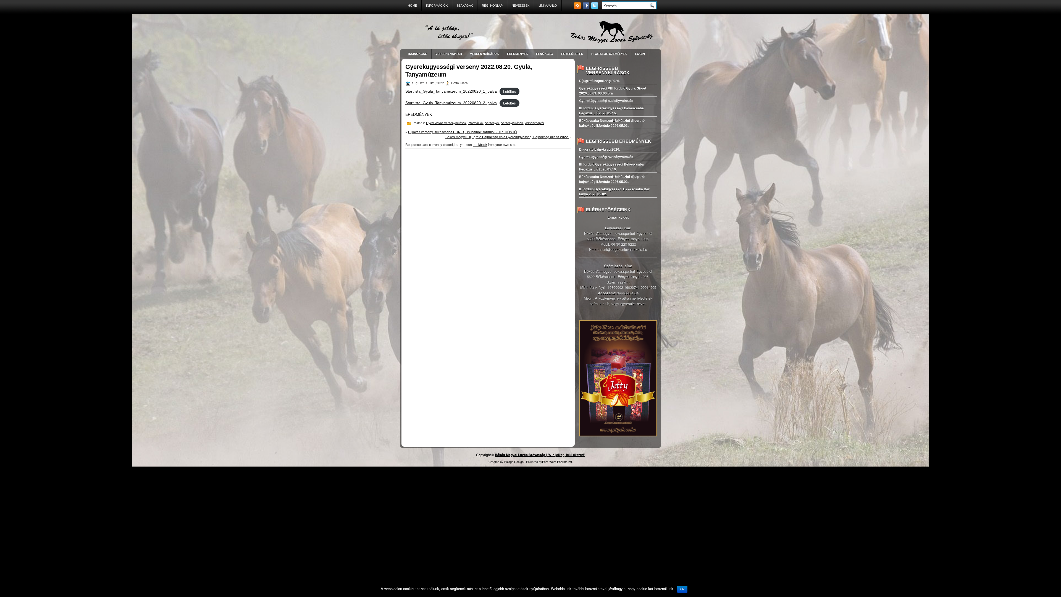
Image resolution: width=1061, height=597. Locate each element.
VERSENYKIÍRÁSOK (484, 54)
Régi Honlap (492, 5)
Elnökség (544, 54)
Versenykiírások (512, 123)
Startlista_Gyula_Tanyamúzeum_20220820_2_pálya (451, 103)
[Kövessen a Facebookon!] (586, 7)
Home (412, 5)
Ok (682, 589)
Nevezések (520, 5)
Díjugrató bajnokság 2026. (599, 80)
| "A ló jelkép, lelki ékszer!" (540, 454)
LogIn (640, 54)
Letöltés (509, 91)
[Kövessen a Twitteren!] (595, 7)
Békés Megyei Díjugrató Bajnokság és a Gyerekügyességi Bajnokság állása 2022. (507, 136)
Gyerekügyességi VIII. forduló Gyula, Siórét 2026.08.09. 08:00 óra (612, 91)
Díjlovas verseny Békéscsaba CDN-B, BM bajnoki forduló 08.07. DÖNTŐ (462, 131)
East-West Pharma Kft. (557, 461)
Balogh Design (514, 461)
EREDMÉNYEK (517, 54)
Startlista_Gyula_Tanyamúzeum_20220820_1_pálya (451, 91)
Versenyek (492, 123)
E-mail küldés (618, 217)
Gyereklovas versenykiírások (446, 123)
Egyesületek (572, 54)
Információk (437, 5)
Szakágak (465, 5)
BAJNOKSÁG (417, 54)
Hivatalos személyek (609, 54)
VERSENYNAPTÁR (448, 54)
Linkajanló (548, 5)
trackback (480, 144)
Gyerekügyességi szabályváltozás (606, 100)
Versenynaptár (534, 123)
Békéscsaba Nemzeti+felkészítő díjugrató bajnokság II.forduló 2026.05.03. (612, 123)
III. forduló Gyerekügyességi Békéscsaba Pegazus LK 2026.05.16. (611, 111)
